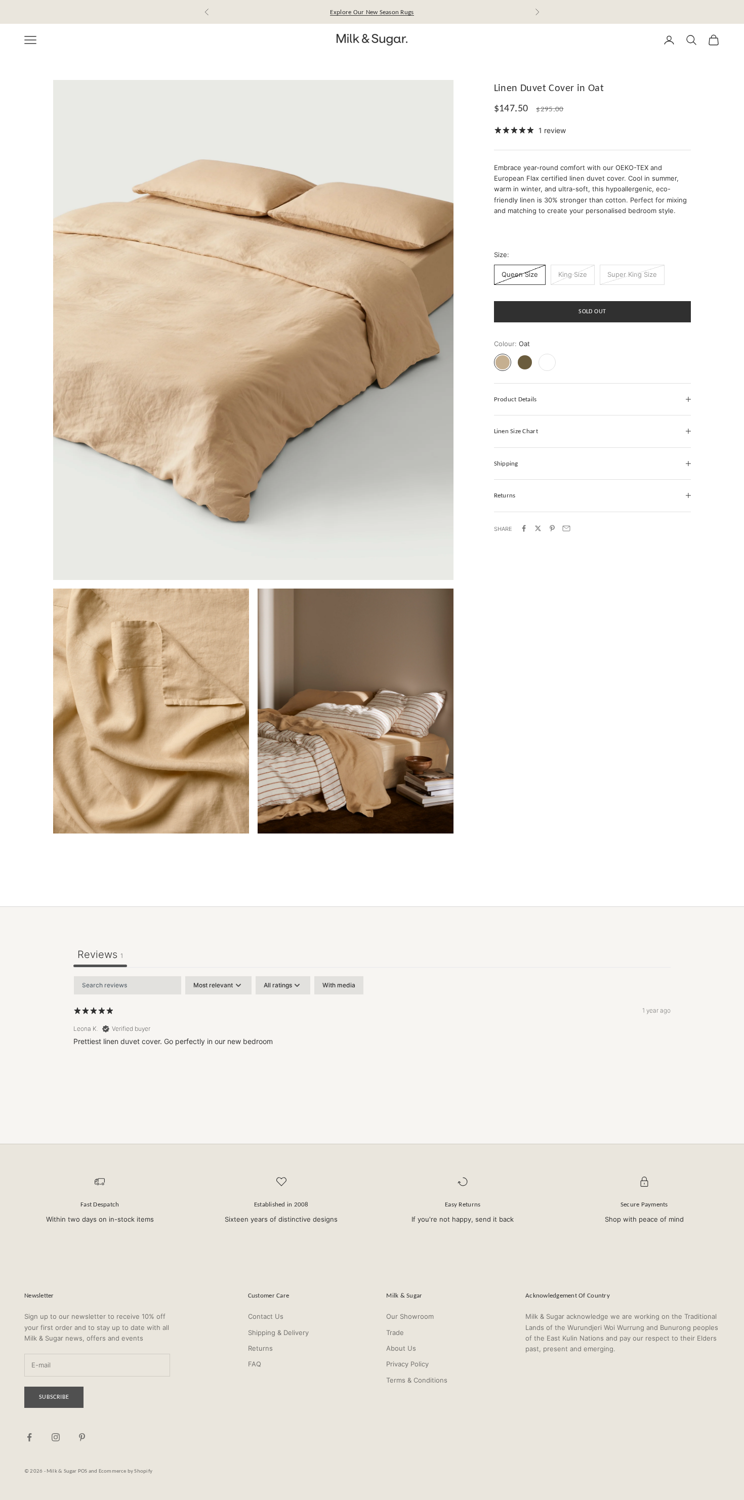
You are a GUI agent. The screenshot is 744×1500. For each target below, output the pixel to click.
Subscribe (54, 1396)
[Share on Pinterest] (552, 528)
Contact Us (265, 1316)
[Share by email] (566, 528)
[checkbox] (338, 985)
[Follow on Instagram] (56, 1437)
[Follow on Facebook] (29, 1437)
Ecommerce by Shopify (125, 1471)
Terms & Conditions (416, 1380)
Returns (260, 1348)
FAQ (254, 1364)
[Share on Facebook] (524, 528)
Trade (395, 1332)
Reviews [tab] (100, 954)
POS (83, 1471)
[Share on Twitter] (538, 528)
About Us (401, 1348)
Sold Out (592, 311)
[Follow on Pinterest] (82, 1437)
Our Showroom (410, 1316)
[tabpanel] (372, 1041)
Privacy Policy (407, 1364)
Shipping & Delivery (278, 1332)
